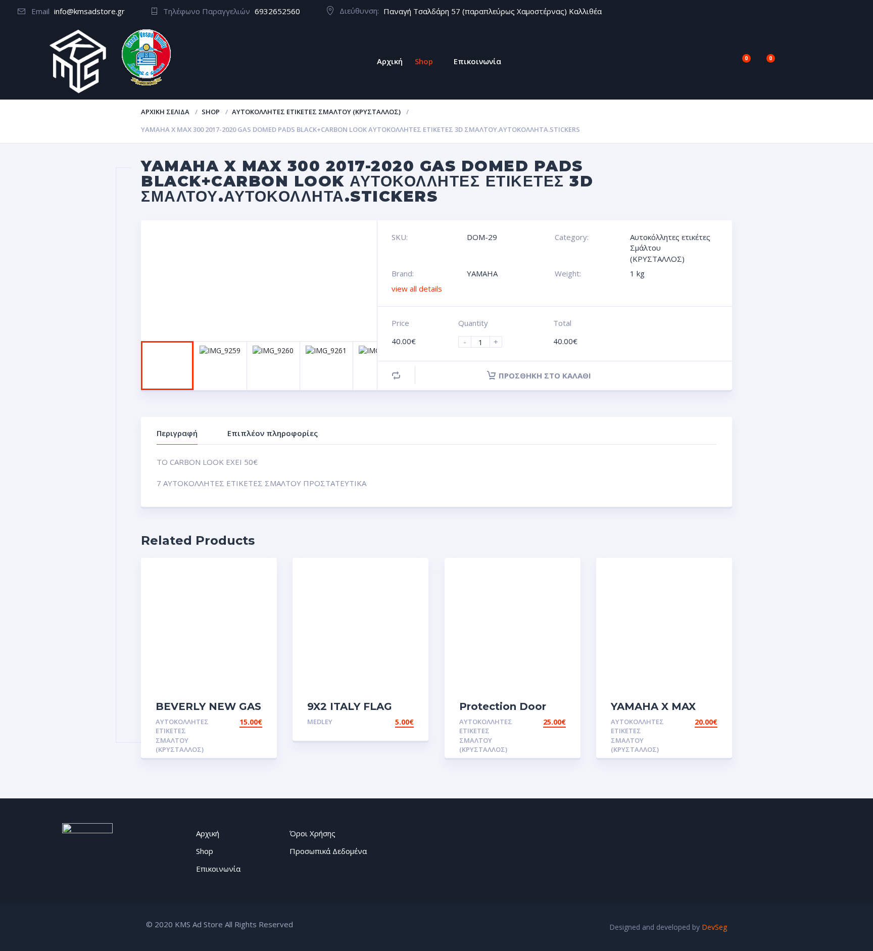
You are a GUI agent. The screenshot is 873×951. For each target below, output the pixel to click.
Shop (424, 61)
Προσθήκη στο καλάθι (545, 375)
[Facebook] (850, 12)
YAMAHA (482, 273)
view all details (417, 288)
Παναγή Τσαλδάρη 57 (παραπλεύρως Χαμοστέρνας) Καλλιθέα (492, 11)
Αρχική (390, 61)
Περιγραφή (177, 433)
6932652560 (277, 11)
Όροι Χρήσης (312, 833)
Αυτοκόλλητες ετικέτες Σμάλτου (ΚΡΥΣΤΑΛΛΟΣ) (316, 111)
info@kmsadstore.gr (89, 11)
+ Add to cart (234, 722)
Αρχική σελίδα (165, 111)
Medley (319, 721)
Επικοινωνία (477, 61)
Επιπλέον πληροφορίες (272, 433)
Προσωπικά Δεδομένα (328, 851)
